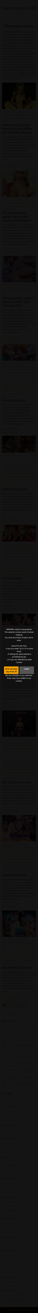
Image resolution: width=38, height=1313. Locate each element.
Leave (26, 669)
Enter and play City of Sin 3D (11, 670)
